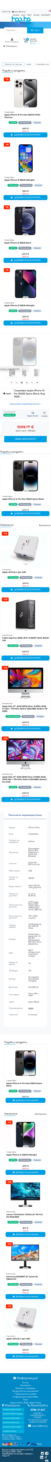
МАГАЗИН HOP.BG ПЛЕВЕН (12, 1427)
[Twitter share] (37, 383)
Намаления (6, 525)
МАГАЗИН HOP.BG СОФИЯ (12, 1409)
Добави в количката (27, 135)
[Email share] (22, 383)
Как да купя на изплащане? (25, 1391)
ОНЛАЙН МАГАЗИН (9, 1431)
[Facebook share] (12, 383)
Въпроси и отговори (26, 1388)
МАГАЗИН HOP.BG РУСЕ (11, 1422)
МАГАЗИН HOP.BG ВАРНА (11, 1418)
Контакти (25, 1385)
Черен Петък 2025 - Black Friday (25, 1403)
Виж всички (44, 525)
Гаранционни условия (25, 1394)
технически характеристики (25, 404)
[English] (50, 11)
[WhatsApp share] (32, 383)
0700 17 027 (7, 11)
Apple (30, 1008)
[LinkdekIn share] (27, 383)
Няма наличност (25, 439)
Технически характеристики (25, 815)
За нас (25, 1383)
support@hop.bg (19, 11)
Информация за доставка (25, 1397)
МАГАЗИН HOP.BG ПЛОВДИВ (12, 1414)
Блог (25, 1400)
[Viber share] (17, 383)
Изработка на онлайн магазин (17, 1454)
